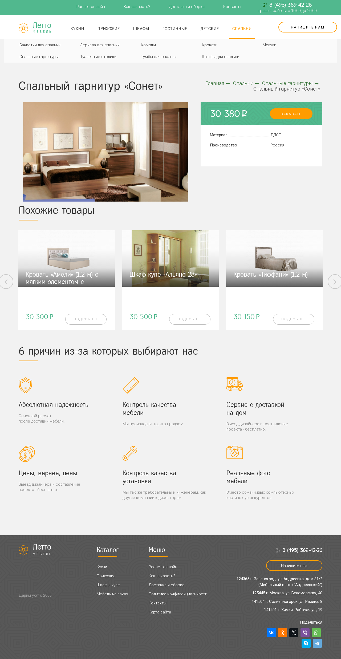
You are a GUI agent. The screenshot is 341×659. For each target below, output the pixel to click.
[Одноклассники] (283, 633)
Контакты (232, 6)
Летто (42, 28)
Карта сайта (160, 612)
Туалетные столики (98, 56)
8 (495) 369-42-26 (290, 4)
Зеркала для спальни (100, 45)
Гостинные (175, 28)
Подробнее (86, 319)
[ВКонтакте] (271, 633)
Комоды (148, 45)
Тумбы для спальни (159, 56)
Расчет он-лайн (90, 6)
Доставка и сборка (187, 6)
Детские (210, 28)
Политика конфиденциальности (178, 594)
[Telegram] (317, 643)
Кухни (77, 28)
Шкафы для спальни (220, 56)
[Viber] (305, 633)
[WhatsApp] (316, 633)
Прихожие (109, 28)
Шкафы (141, 28)
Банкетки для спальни (39, 45)
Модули (269, 45)
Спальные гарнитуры (39, 56)
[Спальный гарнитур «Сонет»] (106, 152)
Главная (214, 83)
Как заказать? (137, 6)
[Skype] (306, 643)
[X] (294, 633)
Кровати (209, 45)
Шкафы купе (108, 585)
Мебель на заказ (112, 594)
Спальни (242, 28)
